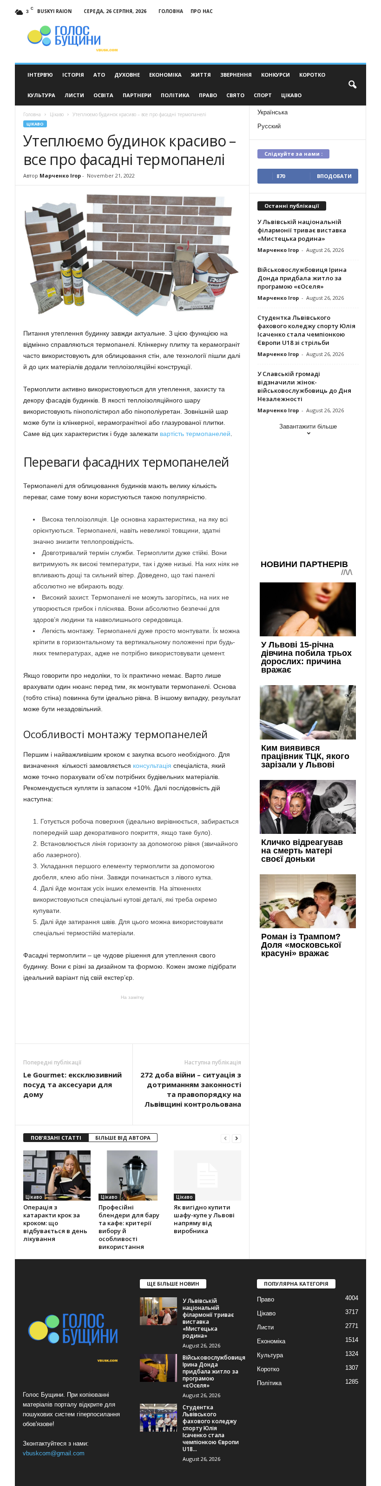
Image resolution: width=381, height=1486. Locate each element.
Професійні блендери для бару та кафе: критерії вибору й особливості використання (129, 1227)
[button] (352, 85)
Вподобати (334, 175)
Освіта (103, 95)
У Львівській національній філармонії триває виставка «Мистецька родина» (301, 230)
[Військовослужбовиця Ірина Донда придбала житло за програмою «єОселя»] (158, 1368)
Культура (41, 95)
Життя (201, 74)
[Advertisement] (132, 1019)
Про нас (201, 11)
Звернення (236, 74)
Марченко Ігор (60, 175)
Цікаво (291, 95)
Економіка (165, 74)
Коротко (312, 74)
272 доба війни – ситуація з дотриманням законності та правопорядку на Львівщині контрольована (190, 1089)
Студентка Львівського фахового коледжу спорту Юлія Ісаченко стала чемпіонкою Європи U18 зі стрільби (306, 330)
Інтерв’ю (40, 74)
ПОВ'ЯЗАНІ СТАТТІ (56, 1137)
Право (208, 95)
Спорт (263, 95)
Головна (170, 11)
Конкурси (275, 74)
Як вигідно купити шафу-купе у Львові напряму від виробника (204, 1219)
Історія (73, 74)
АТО (99, 74)
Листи (74, 95)
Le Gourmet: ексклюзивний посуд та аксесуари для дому (72, 1084)
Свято (235, 95)
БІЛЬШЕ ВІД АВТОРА (123, 1137)
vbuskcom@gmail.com (54, 1453)
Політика (175, 95)
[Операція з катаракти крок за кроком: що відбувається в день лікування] (57, 1175)
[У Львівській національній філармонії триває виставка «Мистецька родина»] (158, 1311)
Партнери (137, 95)
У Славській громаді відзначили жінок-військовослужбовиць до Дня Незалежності (304, 386)
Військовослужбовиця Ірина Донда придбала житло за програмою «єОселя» (302, 278)
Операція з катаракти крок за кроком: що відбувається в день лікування (55, 1223)
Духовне (127, 74)
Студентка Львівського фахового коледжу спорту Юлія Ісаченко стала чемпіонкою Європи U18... (211, 1428)
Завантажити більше (308, 426)
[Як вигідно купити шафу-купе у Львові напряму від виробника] (207, 1175)
